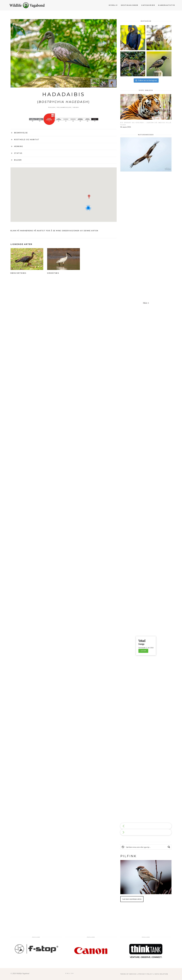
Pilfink (128, 856)
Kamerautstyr (166, 5)
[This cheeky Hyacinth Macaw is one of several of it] (132, 37)
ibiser (76, 107)
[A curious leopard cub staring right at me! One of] (158, 37)
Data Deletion (161, 974)
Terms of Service (128, 974)
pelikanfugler (64, 107)
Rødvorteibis (18, 273)
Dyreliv (113, 5)
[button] (145, 826)
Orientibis (53, 273)
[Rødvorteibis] (27, 268)
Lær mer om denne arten (131, 899)
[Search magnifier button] (169, 847)
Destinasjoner (129, 5)
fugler (51, 107)
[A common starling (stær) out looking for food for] (158, 63)
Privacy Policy (145, 974)
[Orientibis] (63, 268)
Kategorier (148, 5)
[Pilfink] (145, 877)
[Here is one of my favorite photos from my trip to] (132, 63)
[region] (145, 486)
